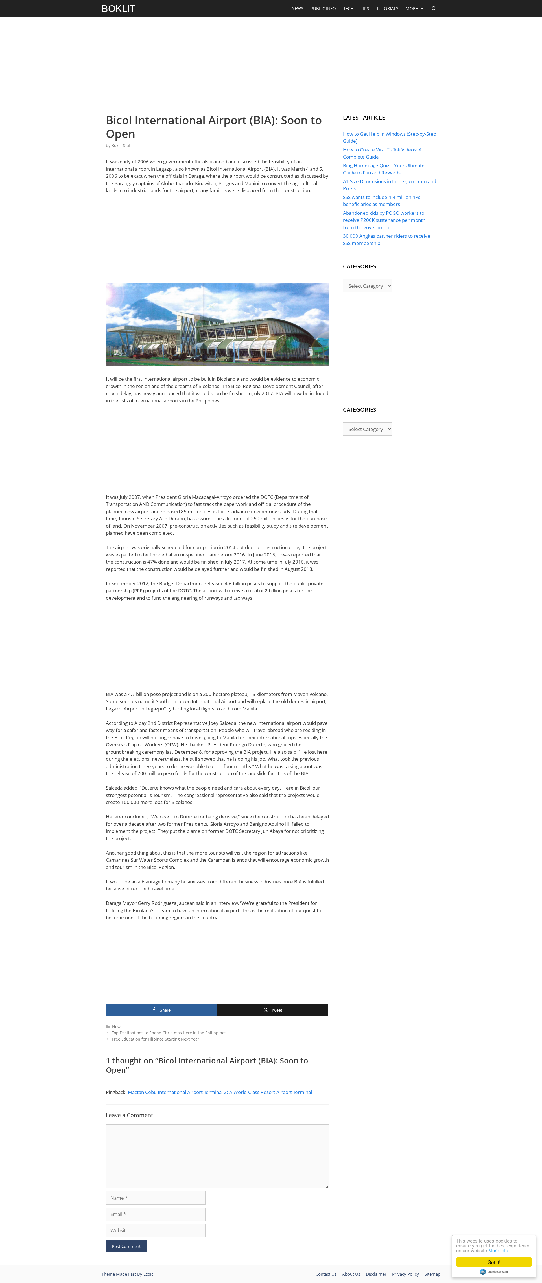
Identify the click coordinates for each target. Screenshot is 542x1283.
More (412, 8)
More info (498, 1250)
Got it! (494, 1261)
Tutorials (387, 8)
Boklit (119, 8)
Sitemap (432, 1274)
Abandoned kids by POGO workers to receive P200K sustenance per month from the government (384, 220)
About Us (351, 1274)
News (297, 8)
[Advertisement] (271, 63)
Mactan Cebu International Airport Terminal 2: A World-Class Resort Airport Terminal (220, 1092)
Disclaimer (376, 1274)
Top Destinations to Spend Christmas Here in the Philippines (169, 1032)
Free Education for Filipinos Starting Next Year (155, 1039)
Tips (365, 8)
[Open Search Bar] (434, 8)
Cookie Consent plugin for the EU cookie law (494, 1272)
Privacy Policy (405, 1274)
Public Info (323, 8)
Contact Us (326, 1274)
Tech (348, 8)
